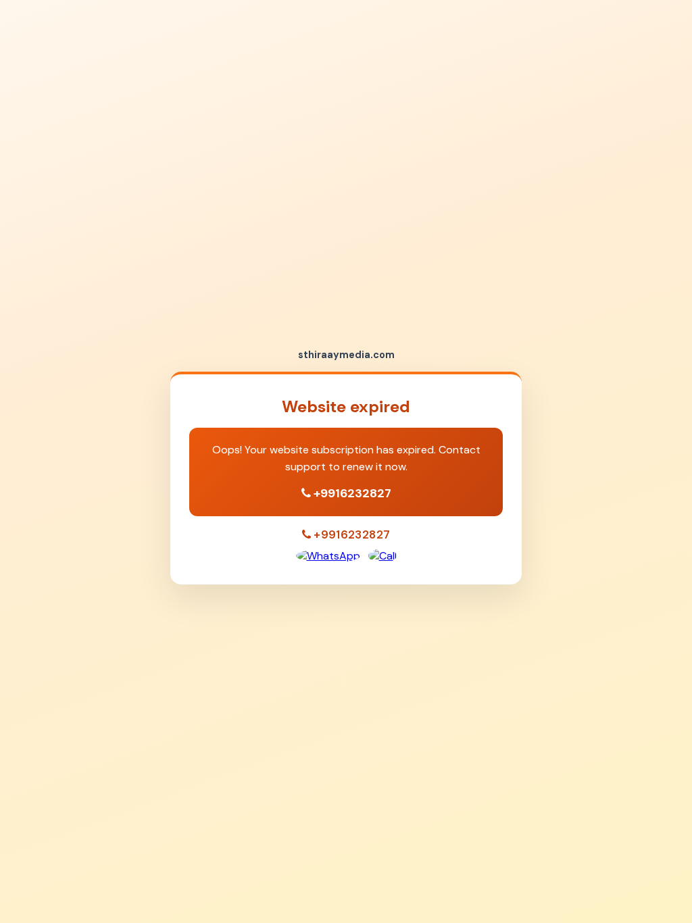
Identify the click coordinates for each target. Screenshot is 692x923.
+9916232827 (352, 493)
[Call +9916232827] (382, 556)
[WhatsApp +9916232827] (328, 556)
